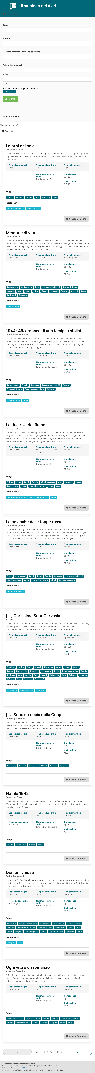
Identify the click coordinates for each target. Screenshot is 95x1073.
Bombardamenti (12, 287)
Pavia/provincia (9, 91)
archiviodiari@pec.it (26, 1068)
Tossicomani (11, 295)
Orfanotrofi (54, 291)
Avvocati (38, 667)
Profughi (44, 1023)
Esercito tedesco (13, 385)
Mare (55, 197)
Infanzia (32, 845)
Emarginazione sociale (70, 671)
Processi (44, 675)
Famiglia (29, 197)
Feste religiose (21, 845)
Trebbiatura (23, 295)
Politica (43, 932)
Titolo (6, 25)
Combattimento (26, 287)
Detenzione (34, 671)
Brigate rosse (48, 667)
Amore (18, 482)
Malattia (28, 675)
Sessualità (83, 675)
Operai (78, 928)
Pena (35, 675)
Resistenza (51, 389)
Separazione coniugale (37, 486)
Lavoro (19, 291)
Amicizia (10, 197)
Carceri (67, 667)
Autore (6, 38)
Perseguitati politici (31, 932)
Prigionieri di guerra (56, 932)
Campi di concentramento (28, 924)
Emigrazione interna (74, 924)
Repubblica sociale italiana (34, 389)
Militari (36, 291)
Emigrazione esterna (33, 1019)
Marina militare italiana (40, 580)
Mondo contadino (13, 306)
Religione (54, 1023)
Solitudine (10, 679)
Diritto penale (46, 671)
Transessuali (40, 690)
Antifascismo (11, 766)
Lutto (59, 482)
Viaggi (58, 486)
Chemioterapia (12, 690)
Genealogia (58, 576)
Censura (76, 667)
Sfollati (25, 400)
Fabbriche (10, 928)
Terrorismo (28, 679)
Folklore (55, 1019)
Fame (20, 943)
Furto (37, 197)
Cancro (58, 667)
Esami (37, 287)
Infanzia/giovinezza (70, 287)
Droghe (56, 671)
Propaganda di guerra (14, 389)
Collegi (26, 482)
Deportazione (45, 924)
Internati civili (59, 928)
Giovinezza (46, 197)
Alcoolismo (11, 667)
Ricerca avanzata (11, 116)
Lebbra (27, 291)
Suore (51, 486)
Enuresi (39, 576)
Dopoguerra (11, 943)
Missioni (44, 291)
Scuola (83, 291)
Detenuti (10, 671)
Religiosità (74, 291)
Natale (40, 845)
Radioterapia (54, 675)
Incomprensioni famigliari (15, 208)
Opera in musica (12, 486)
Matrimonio (68, 482)
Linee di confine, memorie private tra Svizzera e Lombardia (27, 497)
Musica (78, 482)
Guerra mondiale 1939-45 (51, 287)
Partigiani (64, 291)
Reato (64, 675)
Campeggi (19, 197)
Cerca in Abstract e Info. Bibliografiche (21, 51)
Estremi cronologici (12, 65)
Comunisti (22, 766)
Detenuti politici (21, 671)
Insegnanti (10, 291)
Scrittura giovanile (33, 208)
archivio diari (15, 14)
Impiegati (10, 1023)
